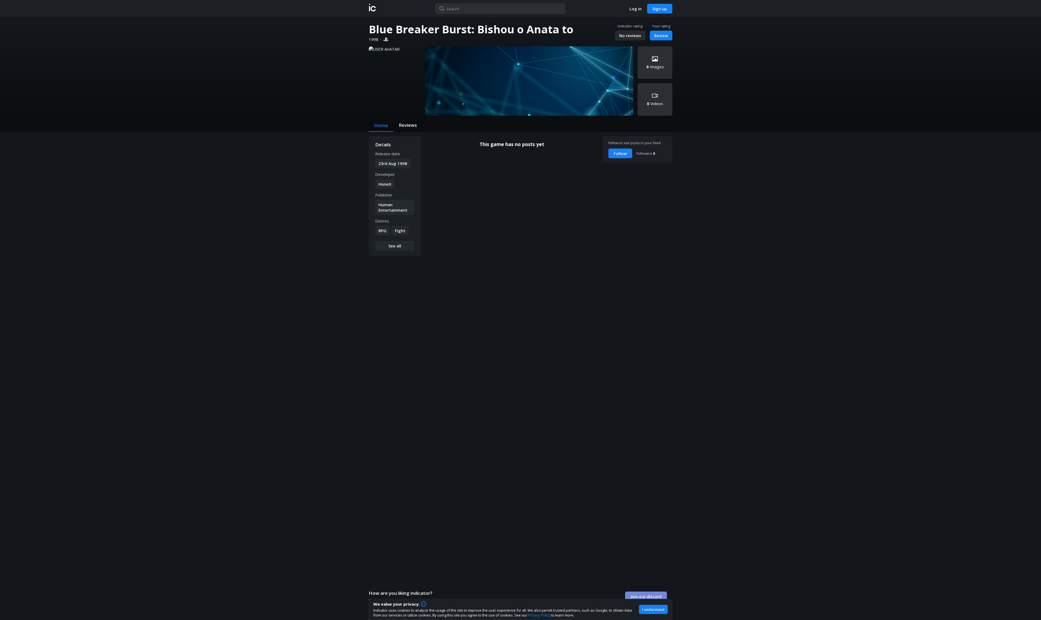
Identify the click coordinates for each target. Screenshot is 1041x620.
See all (394, 245)
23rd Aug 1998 (392, 163)
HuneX (384, 184)
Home (381, 125)
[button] (372, 8)
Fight (400, 230)
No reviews (630, 35)
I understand (653, 609)
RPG (382, 230)
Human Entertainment (392, 207)
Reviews (408, 125)
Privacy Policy (539, 615)
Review (661, 35)
